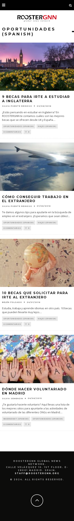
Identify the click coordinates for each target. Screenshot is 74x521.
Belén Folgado (12, 302)
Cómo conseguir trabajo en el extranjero (35, 199)
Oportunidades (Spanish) (18, 126)
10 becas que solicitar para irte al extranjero (35, 295)
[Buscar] (70, 5)
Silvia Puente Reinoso (17, 106)
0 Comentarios (12, 132)
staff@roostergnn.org (37, 473)
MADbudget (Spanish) (16, 419)
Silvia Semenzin (12, 398)
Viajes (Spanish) (47, 126)
